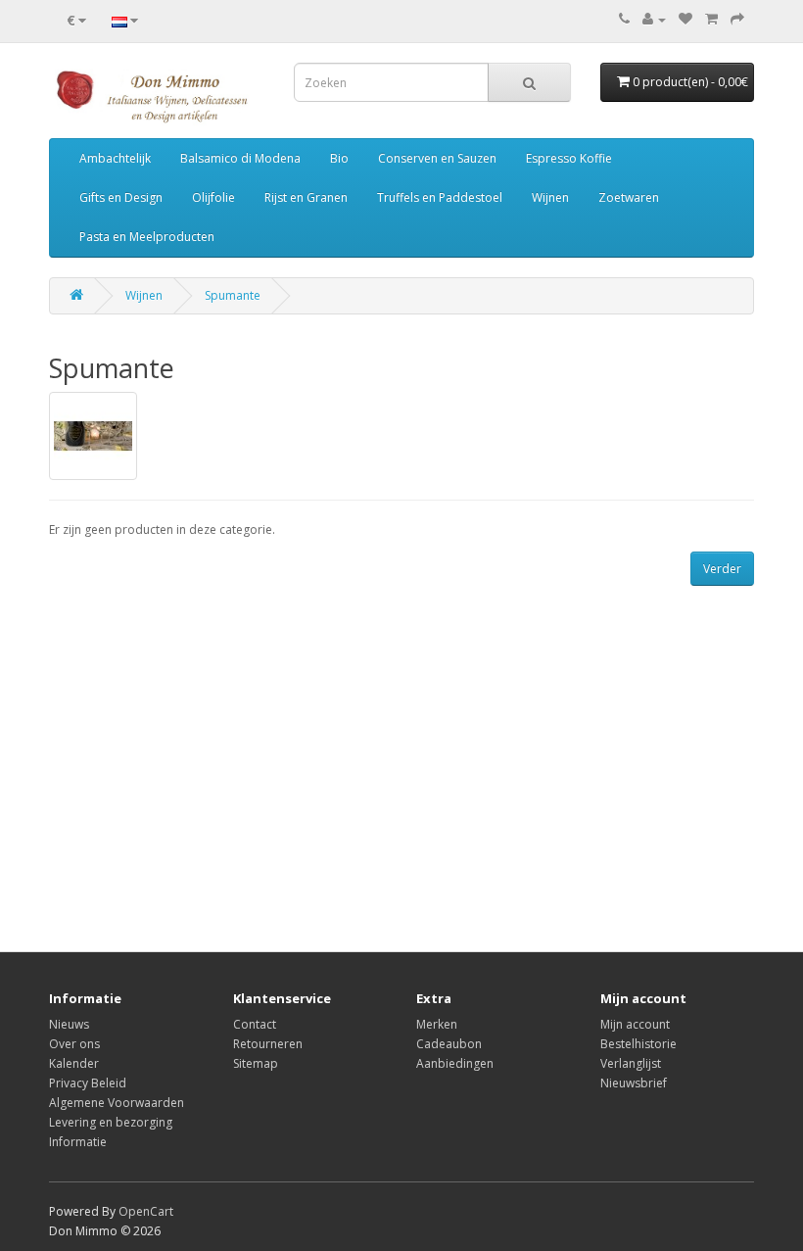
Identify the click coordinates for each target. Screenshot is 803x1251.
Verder (722, 568)
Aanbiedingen (455, 1063)
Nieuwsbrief (633, 1083)
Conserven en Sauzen (437, 158)
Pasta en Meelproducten (146, 236)
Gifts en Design (121, 197)
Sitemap (255, 1063)
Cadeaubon (449, 1043)
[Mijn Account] (654, 19)
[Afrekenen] (737, 19)
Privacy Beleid (87, 1083)
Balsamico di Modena (240, 158)
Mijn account (635, 1024)
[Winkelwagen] (711, 19)
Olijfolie (213, 197)
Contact (254, 1024)
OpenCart (145, 1211)
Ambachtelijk (115, 158)
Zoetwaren (628, 197)
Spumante (232, 295)
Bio (339, 158)
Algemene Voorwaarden (116, 1102)
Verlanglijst (630, 1063)
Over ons (74, 1043)
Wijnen (550, 197)
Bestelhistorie (638, 1043)
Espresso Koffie (569, 158)
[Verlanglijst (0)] (685, 19)
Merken (436, 1024)
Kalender (74, 1063)
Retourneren (268, 1043)
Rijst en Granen (306, 197)
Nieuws (69, 1024)
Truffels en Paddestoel (439, 197)
